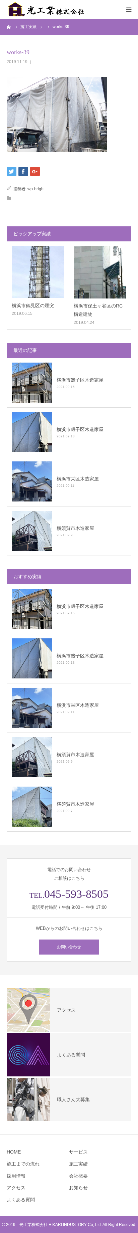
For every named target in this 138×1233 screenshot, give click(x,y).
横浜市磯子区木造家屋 (80, 380)
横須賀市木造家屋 (75, 528)
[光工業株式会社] (47, 9)
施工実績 (78, 1164)
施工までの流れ (23, 1164)
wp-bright (36, 189)
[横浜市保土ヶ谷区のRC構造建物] (100, 272)
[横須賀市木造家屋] (32, 531)
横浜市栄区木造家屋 (78, 478)
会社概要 (78, 1176)
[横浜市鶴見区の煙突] (38, 272)
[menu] (128, 9)
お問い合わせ (69, 947)
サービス (78, 1152)
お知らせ (78, 1187)
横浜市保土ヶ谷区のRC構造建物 (98, 310)
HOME (14, 1152)
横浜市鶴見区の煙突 (33, 305)
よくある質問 (21, 1199)
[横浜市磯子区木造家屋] (32, 383)
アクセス (16, 1187)
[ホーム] (9, 27)
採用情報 (16, 1176)
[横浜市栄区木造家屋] (32, 481)
